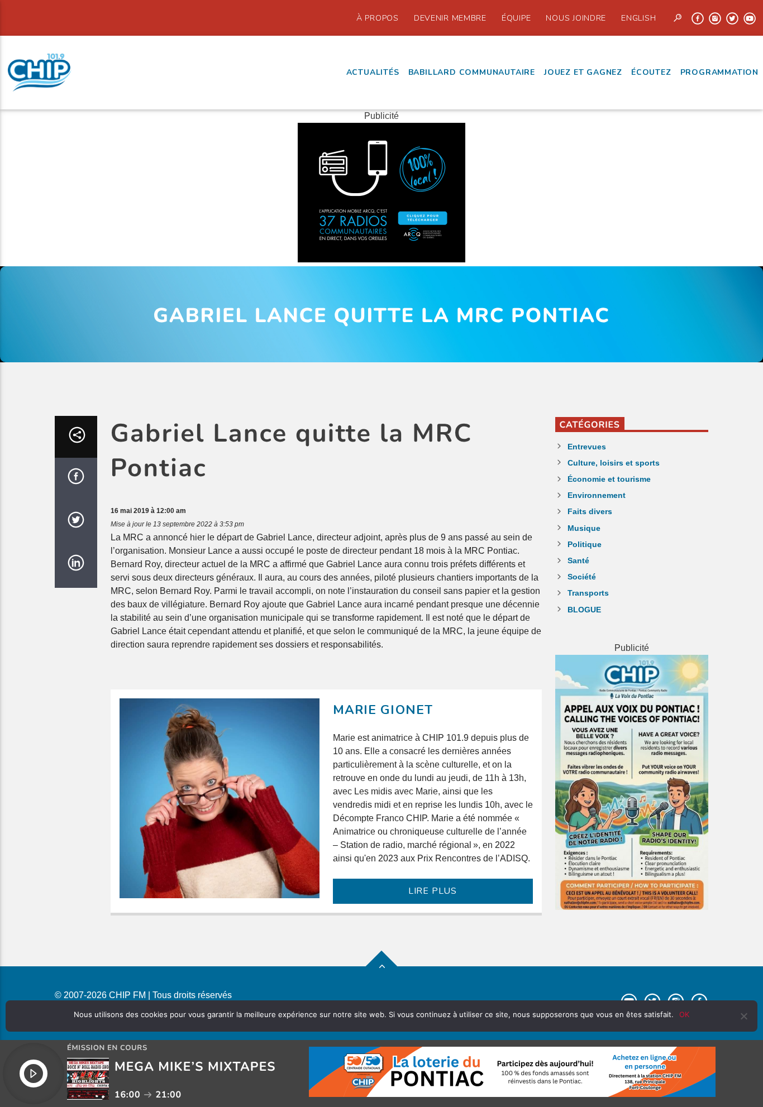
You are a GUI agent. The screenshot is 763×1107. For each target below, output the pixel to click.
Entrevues (587, 446)
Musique (584, 528)
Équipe (516, 17)
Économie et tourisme (609, 479)
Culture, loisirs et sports (614, 462)
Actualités (372, 72)
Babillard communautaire (471, 72)
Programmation (719, 72)
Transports (588, 592)
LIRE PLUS (432, 891)
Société (582, 576)
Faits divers (590, 511)
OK (684, 1014)
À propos (377, 17)
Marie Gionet (383, 709)
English (638, 17)
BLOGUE (584, 609)
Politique (585, 544)
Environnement (597, 495)
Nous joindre (576, 17)
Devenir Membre (450, 17)
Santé (578, 560)
